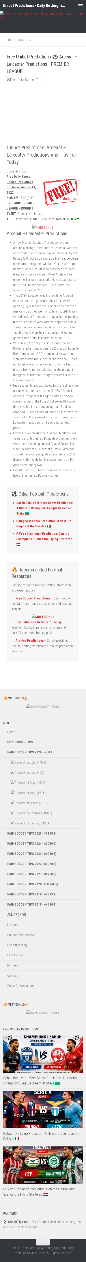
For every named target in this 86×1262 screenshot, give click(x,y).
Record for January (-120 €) (32, 823)
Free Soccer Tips (19, 40)
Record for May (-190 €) (30, 783)
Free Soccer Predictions (32, 598)
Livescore (14, 925)
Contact (12, 975)
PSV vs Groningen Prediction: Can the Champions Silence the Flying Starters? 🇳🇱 (44, 539)
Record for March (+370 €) (31, 803)
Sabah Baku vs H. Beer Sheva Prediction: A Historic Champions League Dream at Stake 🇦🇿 (44, 508)
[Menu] (80, 5)
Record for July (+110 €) (30, 762)
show (22, 171)
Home (11, 732)
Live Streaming (17, 945)
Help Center (15, 955)
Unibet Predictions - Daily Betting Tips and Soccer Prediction (34, 5)
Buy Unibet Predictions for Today (38, 622)
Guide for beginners (20, 986)
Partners (13, 965)
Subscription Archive (21, 935)
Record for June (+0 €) (29, 773)
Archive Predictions (29, 641)
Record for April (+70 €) (30, 793)
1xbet (50, 219)
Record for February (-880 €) (33, 813)
